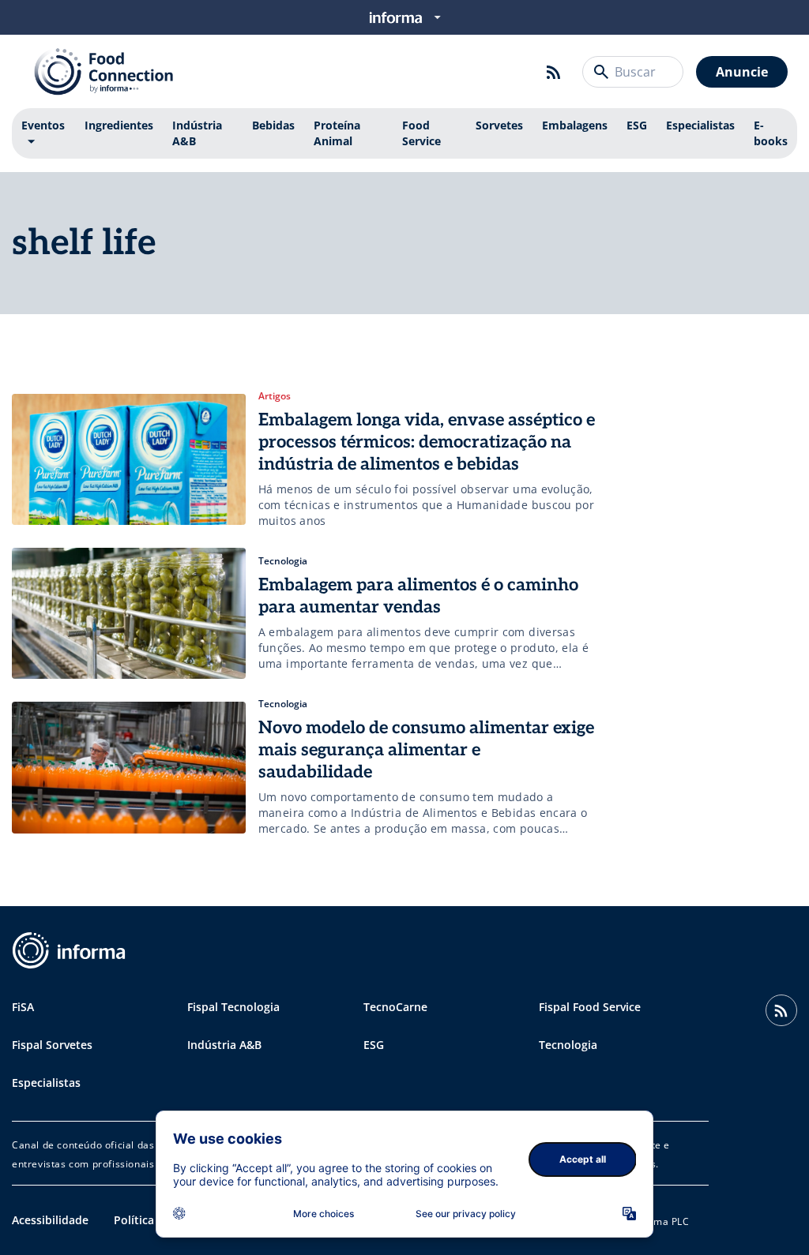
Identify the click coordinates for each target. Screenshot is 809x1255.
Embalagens (575, 125)
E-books (771, 133)
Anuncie (742, 72)
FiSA (23, 1006)
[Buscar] (601, 71)
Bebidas (273, 125)
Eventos (43, 125)
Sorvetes (499, 125)
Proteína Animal (337, 133)
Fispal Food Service (590, 1006)
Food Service (421, 133)
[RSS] (554, 72)
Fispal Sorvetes (52, 1044)
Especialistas (700, 125)
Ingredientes (119, 125)
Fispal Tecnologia (233, 1006)
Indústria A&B (197, 133)
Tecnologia (568, 1044)
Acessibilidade (50, 1219)
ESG (637, 125)
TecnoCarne (395, 1006)
